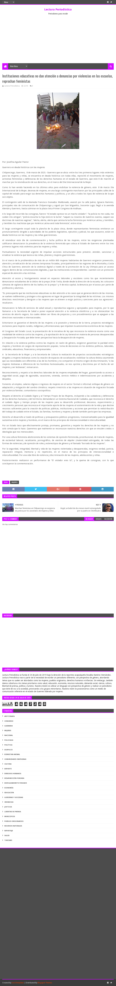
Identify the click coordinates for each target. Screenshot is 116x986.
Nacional (8, 735)
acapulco (8, 750)
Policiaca (8, 740)
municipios (9, 816)
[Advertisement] (58, 42)
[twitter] (111, 2)
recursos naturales (13, 826)
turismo (8, 840)
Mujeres (14, 482)
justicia (8, 807)
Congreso (8, 721)
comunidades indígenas (15, 759)
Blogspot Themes (45, 983)
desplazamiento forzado (15, 783)
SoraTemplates (18, 983)
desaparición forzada (14, 778)
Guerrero (8, 726)
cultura (7, 764)
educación (9, 793)
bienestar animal (12, 754)
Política (8, 745)
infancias (8, 802)
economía (8, 788)
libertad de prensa (12, 812)
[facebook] (108, 2)
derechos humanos (12, 774)
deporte (8, 769)
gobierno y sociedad (13, 797)
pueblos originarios (13, 821)
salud (6, 835)
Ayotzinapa (9, 716)
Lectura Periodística (58, 9)
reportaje (8, 831)
